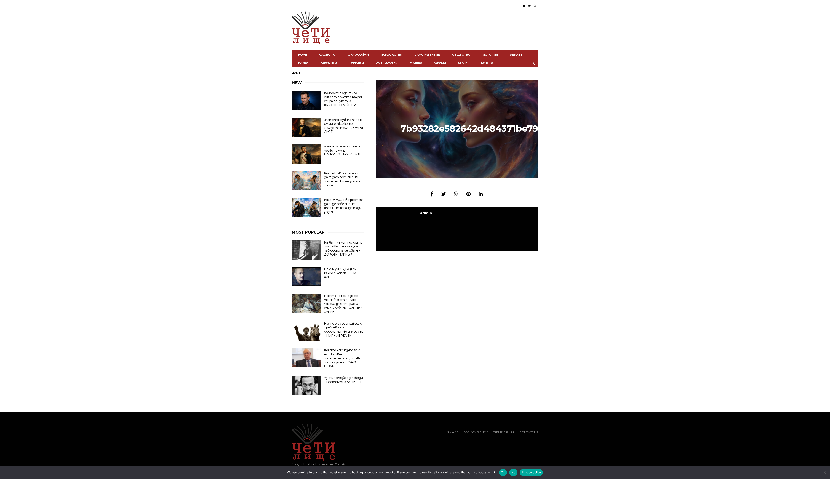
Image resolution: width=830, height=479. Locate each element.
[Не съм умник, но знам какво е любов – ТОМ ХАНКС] (306, 276)
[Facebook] (524, 5)
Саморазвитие (427, 54)
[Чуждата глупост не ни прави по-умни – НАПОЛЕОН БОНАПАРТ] (306, 154)
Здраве (516, 54)
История (490, 54)
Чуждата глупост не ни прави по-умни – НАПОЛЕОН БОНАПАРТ (342, 150)
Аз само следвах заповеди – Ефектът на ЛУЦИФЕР (343, 380)
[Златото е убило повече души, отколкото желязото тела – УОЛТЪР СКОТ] (306, 127)
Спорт (463, 62)
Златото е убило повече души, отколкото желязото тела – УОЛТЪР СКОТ (344, 126)
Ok (503, 472)
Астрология (387, 62)
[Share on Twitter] (443, 194)
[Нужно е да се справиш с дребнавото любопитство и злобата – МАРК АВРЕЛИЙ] (306, 331)
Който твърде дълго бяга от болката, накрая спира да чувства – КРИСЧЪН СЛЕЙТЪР (343, 99)
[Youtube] (535, 5)
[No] (824, 472)
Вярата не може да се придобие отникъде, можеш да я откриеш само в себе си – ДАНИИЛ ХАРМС (343, 304)
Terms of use (503, 432)
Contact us (528, 432)
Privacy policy (531, 472)
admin (426, 213)
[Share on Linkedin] (480, 194)
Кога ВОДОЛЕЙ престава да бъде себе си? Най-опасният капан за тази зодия (343, 206)
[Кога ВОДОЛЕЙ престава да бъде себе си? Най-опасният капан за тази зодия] (306, 207)
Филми (440, 62)
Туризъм (356, 62)
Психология (391, 54)
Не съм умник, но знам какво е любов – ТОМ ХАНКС (340, 273)
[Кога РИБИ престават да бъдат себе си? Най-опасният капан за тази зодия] (306, 181)
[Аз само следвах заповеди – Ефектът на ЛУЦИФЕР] (306, 385)
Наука (303, 62)
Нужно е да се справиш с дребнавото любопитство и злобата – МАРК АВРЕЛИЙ (343, 330)
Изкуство (328, 62)
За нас (453, 432)
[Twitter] (529, 5)
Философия (358, 54)
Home (302, 54)
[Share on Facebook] (432, 194)
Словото (327, 54)
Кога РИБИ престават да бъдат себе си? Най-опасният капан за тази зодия (342, 179)
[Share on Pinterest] (468, 194)
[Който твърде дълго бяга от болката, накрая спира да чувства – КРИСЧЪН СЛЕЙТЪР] (306, 100)
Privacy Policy (476, 432)
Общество (461, 54)
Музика (416, 62)
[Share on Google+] (456, 194)
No (513, 472)
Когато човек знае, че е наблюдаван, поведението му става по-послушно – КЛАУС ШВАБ (342, 358)
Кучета (487, 62)
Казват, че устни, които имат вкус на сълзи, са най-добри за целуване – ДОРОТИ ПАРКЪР (343, 248)
